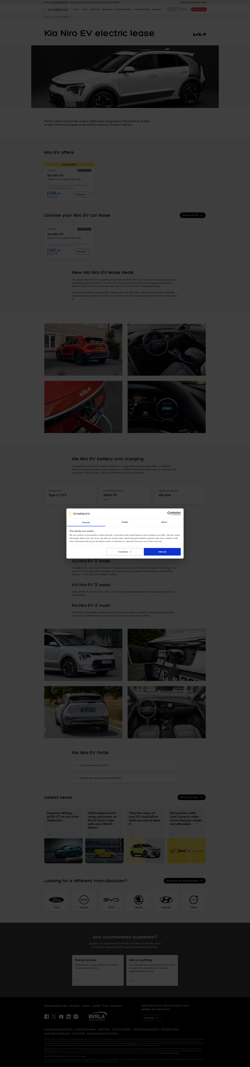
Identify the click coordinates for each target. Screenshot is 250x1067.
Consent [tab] (86, 522)
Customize (123, 552)
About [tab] (164, 522)
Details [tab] (125, 522)
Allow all (162, 552)
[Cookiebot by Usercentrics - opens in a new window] (169, 513)
